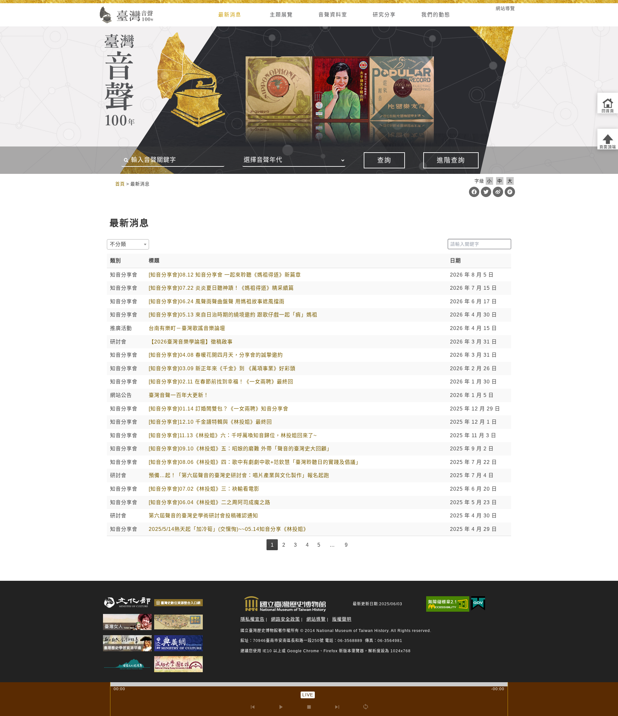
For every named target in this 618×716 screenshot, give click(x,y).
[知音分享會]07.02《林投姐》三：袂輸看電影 (204, 489)
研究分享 (384, 14)
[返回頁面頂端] (607, 139)
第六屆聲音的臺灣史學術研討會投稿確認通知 (203, 515)
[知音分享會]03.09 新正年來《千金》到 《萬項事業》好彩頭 (222, 368)
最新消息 (229, 14)
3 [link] (295, 545)
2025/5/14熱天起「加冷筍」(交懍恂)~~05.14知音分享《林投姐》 (229, 529)
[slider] (309, 684)
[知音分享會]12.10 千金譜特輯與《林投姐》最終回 (210, 422)
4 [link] (307, 545)
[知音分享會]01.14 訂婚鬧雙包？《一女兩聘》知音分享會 (218, 408)
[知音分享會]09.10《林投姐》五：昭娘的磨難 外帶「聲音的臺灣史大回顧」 (240, 448)
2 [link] (284, 545)
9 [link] (346, 545)
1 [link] (272, 545)
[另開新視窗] (127, 602)
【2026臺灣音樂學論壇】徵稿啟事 (191, 341)
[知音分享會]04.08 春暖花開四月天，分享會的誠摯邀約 (216, 355)
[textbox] (120, 244)
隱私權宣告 (252, 619)
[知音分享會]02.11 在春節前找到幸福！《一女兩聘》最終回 (221, 381)
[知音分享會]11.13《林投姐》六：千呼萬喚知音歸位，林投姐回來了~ (233, 435)
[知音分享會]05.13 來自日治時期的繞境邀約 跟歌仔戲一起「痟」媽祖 (233, 314)
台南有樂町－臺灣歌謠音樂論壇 (187, 328)
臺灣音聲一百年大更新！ (179, 395)
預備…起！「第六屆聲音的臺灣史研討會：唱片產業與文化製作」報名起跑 (239, 475)
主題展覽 (281, 14)
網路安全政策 (285, 619)
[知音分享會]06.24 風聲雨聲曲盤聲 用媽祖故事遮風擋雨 (217, 301)
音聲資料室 (332, 14)
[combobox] (128, 244)
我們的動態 (435, 14)
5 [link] (319, 545)
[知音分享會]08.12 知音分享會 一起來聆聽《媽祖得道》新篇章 (225, 275)
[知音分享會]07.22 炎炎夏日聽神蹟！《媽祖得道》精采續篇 (221, 288)
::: (91, 8)
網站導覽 (505, 8)
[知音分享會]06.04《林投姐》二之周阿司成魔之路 (209, 502)
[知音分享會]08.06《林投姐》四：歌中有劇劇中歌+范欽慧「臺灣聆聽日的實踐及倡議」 (255, 462)
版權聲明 (341, 619)
